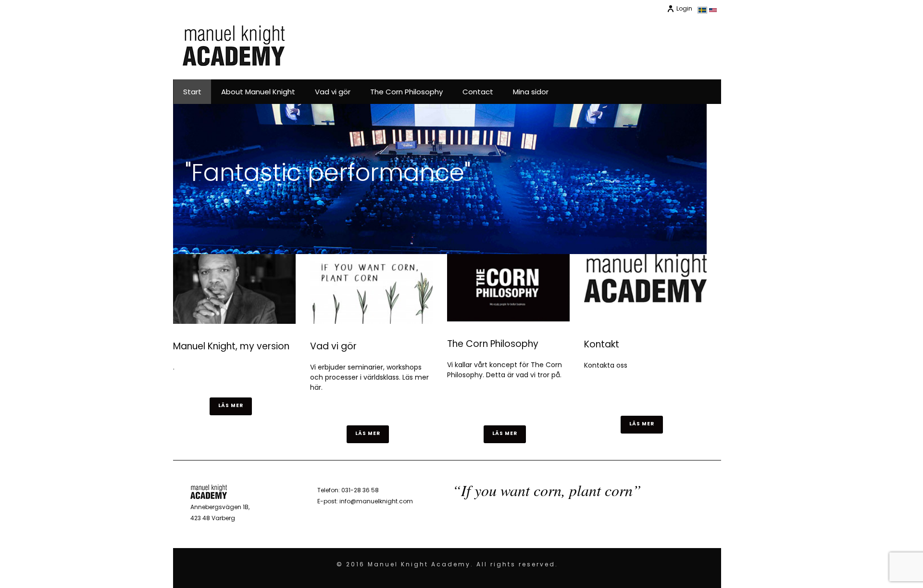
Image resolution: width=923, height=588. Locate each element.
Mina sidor (531, 92)
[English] (713, 10)
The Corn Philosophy (406, 92)
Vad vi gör (332, 92)
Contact (477, 92)
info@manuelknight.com (376, 501)
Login (684, 8)
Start (192, 92)
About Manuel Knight (258, 92)
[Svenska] (702, 11)
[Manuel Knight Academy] (234, 46)
